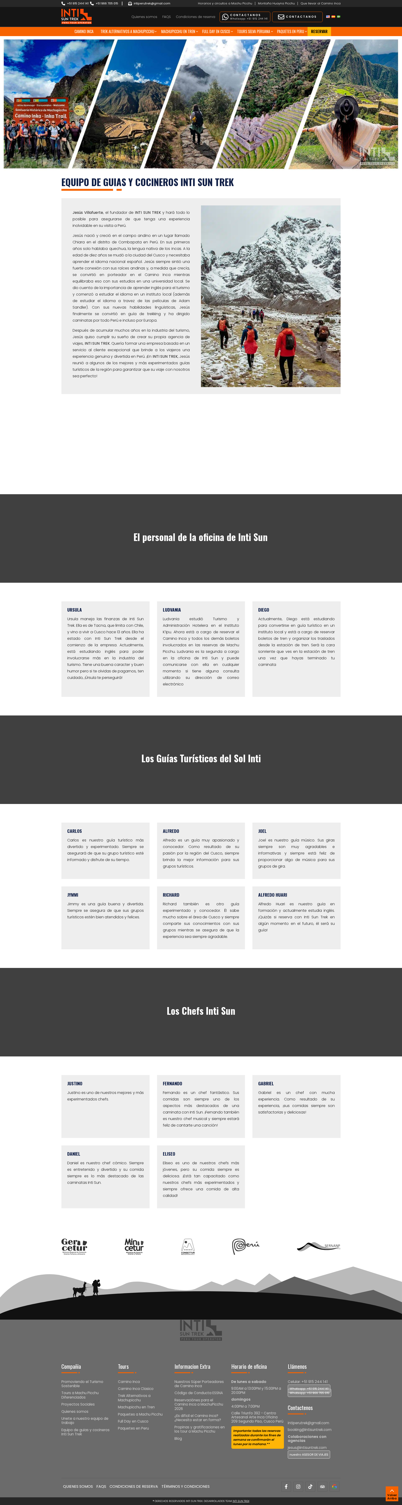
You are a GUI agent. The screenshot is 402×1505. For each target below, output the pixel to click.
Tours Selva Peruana (253, 31)
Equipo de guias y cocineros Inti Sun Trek (85, 1432)
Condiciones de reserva (195, 17)
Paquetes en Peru (290, 31)
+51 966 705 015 (107, 3)
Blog (178, 1438)
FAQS (166, 17)
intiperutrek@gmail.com (152, 3)
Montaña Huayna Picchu (276, 3)
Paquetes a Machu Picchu (140, 1414)
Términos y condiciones (185, 1486)
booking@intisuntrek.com (310, 1429)
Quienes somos (144, 17)
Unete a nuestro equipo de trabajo (84, 1420)
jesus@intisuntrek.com (307, 1447)
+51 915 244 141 (78, 3)
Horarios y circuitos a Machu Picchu (225, 3)
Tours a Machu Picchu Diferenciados (80, 1394)
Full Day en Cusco (216, 31)
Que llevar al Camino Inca (321, 3)
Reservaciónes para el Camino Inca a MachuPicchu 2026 (198, 1404)
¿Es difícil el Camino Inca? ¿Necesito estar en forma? (197, 1417)
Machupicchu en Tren (178, 31)
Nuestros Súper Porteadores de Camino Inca (199, 1383)
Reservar (319, 31)
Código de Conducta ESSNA (198, 1392)
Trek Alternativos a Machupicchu (127, 31)
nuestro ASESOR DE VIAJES (309, 1454)
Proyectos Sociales (78, 1404)
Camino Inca (84, 31)
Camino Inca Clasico (136, 1388)
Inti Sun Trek (241, 1501)
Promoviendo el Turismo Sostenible (82, 1383)
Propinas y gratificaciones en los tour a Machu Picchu (199, 1429)
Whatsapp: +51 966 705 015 (309, 1393)
